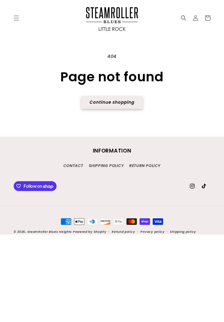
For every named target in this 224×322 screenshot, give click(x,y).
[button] (16, 18)
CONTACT (73, 165)
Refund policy (123, 231)
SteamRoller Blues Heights (49, 231)
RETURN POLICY (145, 165)
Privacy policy (152, 231)
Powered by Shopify (90, 231)
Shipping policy (183, 231)
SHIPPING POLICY (106, 165)
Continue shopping (112, 102)
